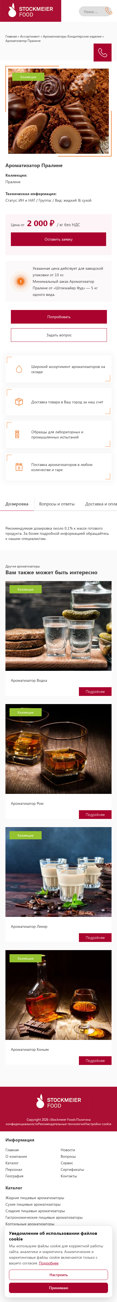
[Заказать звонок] (103, 53)
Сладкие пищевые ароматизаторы (35, 1210)
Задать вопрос (59, 334)
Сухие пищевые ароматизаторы (33, 1204)
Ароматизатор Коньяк (30, 1049)
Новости (68, 1149)
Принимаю (58, 1287)
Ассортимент (30, 36)
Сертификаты (72, 1169)
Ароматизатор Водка (29, 680)
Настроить (59, 1274)
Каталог (12, 1162)
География (14, 1175)
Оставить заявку (59, 239)
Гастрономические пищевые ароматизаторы (44, 1217)
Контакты (69, 1175)
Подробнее (95, 691)
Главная (11, 36)
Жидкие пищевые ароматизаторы (34, 1197)
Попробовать (58, 316)
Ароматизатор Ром (27, 803)
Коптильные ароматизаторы (29, 1223)
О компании (16, 1156)
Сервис (67, 1162)
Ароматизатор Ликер (29, 926)
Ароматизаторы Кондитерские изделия (72, 36)
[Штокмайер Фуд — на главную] (30, 11)
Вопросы (68, 1156)
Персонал (13, 1169)
